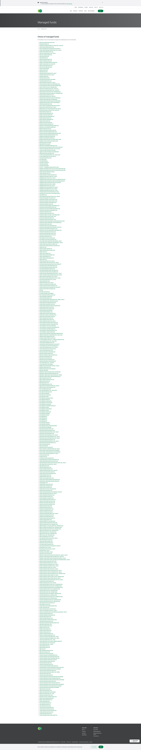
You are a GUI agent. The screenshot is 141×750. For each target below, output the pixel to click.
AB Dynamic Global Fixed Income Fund (47, 42)
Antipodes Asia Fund (43, 71)
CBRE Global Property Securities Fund (46, 153)
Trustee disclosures (75, 741)
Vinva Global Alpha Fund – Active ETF (46, 362)
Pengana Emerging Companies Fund (46, 498)
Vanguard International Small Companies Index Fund (49, 682)
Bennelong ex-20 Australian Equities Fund (47, 127)
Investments (81, 10)
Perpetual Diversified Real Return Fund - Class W (48, 513)
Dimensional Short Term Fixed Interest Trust (48, 225)
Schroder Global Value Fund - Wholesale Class (48, 591)
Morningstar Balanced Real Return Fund (47, 430)
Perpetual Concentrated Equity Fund (46, 508)
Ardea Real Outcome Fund (44, 77)
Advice (85, 10)
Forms (76, 7)
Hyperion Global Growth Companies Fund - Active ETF (49, 287)
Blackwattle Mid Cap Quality (44, 144)
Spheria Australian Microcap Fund (46, 618)
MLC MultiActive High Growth (45, 411)
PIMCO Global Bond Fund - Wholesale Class (47, 531)
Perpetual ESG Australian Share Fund (46, 514)
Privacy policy (94, 746)
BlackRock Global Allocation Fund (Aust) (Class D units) (50, 139)
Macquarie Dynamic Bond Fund (45, 357)
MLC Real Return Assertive (44, 422)
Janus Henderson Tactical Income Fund (47, 331)
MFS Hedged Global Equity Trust (45, 384)
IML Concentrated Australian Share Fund (47, 294)
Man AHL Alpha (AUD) (43, 370)
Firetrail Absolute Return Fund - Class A (47, 261)
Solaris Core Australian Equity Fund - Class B (48, 610)
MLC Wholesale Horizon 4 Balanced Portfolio (48, 425)
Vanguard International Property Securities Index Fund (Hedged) (51, 679)
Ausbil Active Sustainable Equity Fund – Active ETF (49, 90)
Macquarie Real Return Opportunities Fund (47, 361)
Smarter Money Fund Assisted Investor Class (48, 605)
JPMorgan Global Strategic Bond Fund (46, 336)
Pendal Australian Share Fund (45, 476)
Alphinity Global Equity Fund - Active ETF (47, 63)
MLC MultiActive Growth (44, 410)
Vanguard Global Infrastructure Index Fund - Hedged (49, 671)
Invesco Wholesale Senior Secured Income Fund (48, 301)
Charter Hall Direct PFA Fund (44, 173)
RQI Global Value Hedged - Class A (46, 551)
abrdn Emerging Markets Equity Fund (46, 47)
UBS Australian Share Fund (44, 647)
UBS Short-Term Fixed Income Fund (46, 653)
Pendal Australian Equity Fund (45, 474)
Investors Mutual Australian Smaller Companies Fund (49, 305)
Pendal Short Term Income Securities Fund (47, 488)
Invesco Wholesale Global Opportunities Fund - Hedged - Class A (51, 299)
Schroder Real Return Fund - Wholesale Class (48, 595)
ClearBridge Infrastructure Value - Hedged (47, 184)
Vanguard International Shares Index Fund (47, 681)
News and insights (91, 10)
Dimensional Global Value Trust (45, 224)
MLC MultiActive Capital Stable (45, 401)
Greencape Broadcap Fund (44, 281)
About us (96, 7)
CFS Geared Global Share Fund (45, 157)
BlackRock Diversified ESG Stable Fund (47, 137)
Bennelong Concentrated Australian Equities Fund (49, 125)
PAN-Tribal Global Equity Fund (45, 467)
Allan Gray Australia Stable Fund (45, 54)
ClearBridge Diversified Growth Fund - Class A (48, 176)
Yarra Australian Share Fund (44, 704)
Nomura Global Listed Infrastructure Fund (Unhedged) (49, 451)
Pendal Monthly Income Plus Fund (46, 484)
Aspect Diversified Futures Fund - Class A (47, 82)
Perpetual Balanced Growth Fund (45, 507)
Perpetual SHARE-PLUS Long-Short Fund (47, 521)
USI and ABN (95, 729)
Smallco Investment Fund (44, 607)
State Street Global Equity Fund (45, 624)
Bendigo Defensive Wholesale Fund (46, 119)
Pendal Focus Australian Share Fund (46, 478)
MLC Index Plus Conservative (45, 394)
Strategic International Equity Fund (46, 633)
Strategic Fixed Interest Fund (45, 628)
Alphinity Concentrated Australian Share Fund (48, 62)
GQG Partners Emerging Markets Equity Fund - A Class (49, 277)
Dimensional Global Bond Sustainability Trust (48, 210)
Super (71, 10)
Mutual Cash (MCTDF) (43, 445)
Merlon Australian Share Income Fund (46, 379)
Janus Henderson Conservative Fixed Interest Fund (49, 327)
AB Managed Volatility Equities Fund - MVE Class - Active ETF (51, 45)
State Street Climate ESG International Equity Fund (49, 622)
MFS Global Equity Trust (44, 382)
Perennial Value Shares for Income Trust (47, 501)
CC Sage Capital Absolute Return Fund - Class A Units (49, 154)
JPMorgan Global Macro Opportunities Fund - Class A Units (50, 334)
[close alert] (102, 2)
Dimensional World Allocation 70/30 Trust (47, 234)
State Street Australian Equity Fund (46, 621)
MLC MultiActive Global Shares (45, 408)
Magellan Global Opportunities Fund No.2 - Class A (49, 365)
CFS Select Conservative (44, 162)
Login (100, 10)
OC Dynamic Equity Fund (44, 454)
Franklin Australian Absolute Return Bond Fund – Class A (50, 273)
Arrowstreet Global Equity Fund (45, 80)
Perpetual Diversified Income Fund (46, 511)
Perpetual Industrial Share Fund (45, 519)
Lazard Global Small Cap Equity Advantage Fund (48, 345)
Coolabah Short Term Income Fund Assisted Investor (49, 193)
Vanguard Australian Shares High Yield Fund (48, 659)
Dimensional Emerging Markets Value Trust (47, 207)
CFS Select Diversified (43, 164)
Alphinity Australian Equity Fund (45, 59)
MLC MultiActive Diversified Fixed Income (47, 405)
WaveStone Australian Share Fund (46, 695)
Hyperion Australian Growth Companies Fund (48, 285)
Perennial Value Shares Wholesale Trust (47, 502)
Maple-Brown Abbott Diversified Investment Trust (48, 373)
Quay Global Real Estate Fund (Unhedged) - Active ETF (50, 545)
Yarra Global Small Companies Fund (46, 707)
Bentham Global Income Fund (45, 128)
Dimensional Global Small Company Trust (47, 219)
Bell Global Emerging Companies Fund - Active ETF (49, 110)
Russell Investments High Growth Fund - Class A (48, 568)
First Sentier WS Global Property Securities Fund (48, 271)
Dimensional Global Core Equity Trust (46, 213)
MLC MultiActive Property (44, 414)
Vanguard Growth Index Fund (45, 673)
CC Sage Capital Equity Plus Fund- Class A (47, 156)
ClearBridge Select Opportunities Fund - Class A (48, 187)
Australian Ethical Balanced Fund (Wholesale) (48, 99)
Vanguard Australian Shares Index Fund (47, 661)
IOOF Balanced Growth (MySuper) (46, 310)
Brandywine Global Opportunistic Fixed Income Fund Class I (51, 147)
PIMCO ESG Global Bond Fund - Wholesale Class (48, 530)
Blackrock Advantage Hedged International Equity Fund (50, 133)
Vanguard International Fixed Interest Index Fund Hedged (50, 685)
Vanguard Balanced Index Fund (45, 662)
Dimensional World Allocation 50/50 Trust (47, 233)
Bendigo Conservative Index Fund (45, 114)
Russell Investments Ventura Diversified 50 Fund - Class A (50, 571)
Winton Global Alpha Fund (44, 701)
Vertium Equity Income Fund (44, 688)
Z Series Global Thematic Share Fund (46, 708)
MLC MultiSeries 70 (43, 419)
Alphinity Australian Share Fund (45, 60)
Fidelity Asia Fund (42, 247)
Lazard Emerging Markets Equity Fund (46, 342)
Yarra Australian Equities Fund (45, 702)
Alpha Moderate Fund (43, 57)
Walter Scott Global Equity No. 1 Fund (46, 693)
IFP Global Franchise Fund (44, 291)
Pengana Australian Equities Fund (46, 496)
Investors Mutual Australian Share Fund (47, 304)
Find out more (69, 3)
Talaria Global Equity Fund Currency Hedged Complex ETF (50, 641)
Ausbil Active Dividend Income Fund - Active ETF (48, 88)
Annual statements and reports (97, 734)
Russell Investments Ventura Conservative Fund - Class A (50, 570)
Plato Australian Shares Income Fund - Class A (48, 538)
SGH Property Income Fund (44, 604)
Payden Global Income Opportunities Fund (47, 473)
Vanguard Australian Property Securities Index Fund (49, 658)
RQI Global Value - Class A (44, 550)
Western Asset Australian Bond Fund (46, 698)
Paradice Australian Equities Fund (46, 468)
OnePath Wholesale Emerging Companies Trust (48, 461)
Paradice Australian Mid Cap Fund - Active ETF (48, 470)
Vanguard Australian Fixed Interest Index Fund (48, 655)
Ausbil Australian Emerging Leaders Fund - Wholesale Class (51, 93)
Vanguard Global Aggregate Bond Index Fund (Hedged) (50, 668)
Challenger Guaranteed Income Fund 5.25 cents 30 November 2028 (52, 170)
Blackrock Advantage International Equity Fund (48, 134)
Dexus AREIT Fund (43, 194)
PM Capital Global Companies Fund (46, 544)
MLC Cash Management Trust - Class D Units (48, 390)
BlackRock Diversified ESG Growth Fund (47, 136)
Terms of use (68, 741)
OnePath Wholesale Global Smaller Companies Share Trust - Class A (52, 462)
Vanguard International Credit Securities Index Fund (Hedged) (51, 676)
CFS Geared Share (42, 159)
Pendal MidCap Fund (43, 482)
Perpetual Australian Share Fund (45, 505)
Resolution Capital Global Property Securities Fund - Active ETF (51, 556)
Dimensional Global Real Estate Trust (46, 217)
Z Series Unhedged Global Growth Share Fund (48, 715)
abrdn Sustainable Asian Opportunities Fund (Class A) (49, 48)
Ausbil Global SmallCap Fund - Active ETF (47, 96)
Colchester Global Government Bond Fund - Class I (49, 191)
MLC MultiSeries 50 (43, 418)
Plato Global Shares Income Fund (45, 539)
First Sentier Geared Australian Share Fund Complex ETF (50, 264)
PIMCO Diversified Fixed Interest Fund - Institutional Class (50, 527)
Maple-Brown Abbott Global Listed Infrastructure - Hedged (50, 374)
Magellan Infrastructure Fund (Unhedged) (47, 368)
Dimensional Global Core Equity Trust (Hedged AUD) (49, 214)
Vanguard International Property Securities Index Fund (49, 678)
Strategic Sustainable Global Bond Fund (47, 635)
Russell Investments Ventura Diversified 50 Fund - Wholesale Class (52, 573)
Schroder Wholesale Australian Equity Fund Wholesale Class (51, 587)
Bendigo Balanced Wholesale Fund (46, 113)
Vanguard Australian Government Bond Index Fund (49, 656)
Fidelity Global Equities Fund (45, 256)
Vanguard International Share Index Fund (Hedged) (49, 687)
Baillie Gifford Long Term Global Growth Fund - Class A (50, 108)
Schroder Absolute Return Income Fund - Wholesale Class (50, 585)
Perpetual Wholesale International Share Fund (48, 522)
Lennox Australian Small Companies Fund (47, 348)
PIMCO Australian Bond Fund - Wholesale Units (48, 524)
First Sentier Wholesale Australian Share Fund (48, 267)
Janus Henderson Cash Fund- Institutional (47, 325)
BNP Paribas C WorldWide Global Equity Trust (48, 145)
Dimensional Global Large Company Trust (47, 216)
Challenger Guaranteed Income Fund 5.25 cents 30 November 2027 (52, 168)
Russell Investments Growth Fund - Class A (47, 567)
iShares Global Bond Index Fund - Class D (47, 321)
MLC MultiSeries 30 (43, 416)
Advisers (86, 7)
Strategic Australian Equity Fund (45, 625)
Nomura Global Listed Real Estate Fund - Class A (48, 453)
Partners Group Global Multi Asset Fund (47, 471)
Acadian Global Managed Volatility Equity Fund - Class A (50, 50)
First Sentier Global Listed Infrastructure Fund (48, 265)
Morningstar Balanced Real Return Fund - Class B (48, 431)
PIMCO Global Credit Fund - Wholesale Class (48, 533)
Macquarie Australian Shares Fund (46, 353)
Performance (80, 7)
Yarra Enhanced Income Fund (45, 705)
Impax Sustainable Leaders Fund (45, 296)
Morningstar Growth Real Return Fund (46, 433)
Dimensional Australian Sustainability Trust (47, 202)
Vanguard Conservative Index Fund (46, 664)
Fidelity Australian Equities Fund (45, 248)
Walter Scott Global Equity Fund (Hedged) (47, 691)
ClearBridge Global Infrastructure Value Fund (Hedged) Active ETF (52, 180)
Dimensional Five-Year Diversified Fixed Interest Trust (49, 208)
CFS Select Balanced (43, 160)
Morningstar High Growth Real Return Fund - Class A (49, 436)
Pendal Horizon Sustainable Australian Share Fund (49, 481)
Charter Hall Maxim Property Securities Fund (48, 174)
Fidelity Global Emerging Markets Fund (46, 254)
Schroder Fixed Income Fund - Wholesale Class (48, 590)
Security (90, 741)
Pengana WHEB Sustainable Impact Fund (47, 499)
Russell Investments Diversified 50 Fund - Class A (48, 565)
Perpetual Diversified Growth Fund (46, 510)
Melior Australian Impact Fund (45, 377)
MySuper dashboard (96, 731)
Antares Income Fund (43, 70)
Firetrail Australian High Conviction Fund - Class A (49, 262)
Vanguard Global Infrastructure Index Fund (47, 670)
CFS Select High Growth (44, 165)
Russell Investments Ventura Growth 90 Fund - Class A (49, 578)
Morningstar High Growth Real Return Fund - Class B (49, 438)
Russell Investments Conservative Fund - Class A (48, 564)
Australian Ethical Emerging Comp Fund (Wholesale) (49, 102)
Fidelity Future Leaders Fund (44, 253)
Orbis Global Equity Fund (44, 465)
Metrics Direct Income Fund (44, 381)
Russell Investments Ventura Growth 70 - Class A (48, 575)
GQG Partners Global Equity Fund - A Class (47, 279)
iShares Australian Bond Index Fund (46, 317)
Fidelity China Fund (43, 251)
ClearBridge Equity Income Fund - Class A (47, 177)
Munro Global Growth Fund (44, 444)
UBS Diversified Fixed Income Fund (46, 650)
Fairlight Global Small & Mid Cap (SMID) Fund (48, 244)
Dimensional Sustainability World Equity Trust (48, 228)
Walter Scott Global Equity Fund (45, 690)
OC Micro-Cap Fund (43, 456)
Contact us (101, 7)
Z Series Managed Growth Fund (45, 713)
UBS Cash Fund (42, 648)
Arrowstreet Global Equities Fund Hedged (47, 79)
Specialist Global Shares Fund (45, 616)
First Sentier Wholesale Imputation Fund (47, 268)
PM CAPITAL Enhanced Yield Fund (46, 542)
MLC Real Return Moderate (44, 424)
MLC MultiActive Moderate (44, 413)
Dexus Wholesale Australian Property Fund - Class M (49, 196)
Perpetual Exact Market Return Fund (46, 516)
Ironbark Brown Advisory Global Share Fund (47, 314)
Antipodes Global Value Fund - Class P (46, 74)
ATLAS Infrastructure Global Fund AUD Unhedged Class (50, 85)
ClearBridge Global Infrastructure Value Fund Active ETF (50, 182)
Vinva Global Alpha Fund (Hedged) (46, 364)
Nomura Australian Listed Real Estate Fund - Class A (49, 448)
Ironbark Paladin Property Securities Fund (47, 313)
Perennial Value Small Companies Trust (47, 504)
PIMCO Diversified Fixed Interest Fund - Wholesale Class (50, 528)
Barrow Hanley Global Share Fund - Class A (47, 107)
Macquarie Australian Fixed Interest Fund (47, 351)
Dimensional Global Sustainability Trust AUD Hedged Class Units (52, 220)
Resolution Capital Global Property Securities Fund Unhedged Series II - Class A (54, 559)
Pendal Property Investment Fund (45, 485)
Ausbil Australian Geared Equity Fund (46, 94)
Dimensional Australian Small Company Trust (48, 200)
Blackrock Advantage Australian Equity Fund (48, 131)
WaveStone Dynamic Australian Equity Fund (48, 696)
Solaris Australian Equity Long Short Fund (47, 608)
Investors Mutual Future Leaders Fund (46, 308)
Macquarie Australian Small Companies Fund (48, 354)
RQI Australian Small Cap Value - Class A (47, 548)
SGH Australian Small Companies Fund (47, 602)
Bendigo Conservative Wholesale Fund (46, 116)
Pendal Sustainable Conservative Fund (46, 494)
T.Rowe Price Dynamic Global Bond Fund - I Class (49, 636)
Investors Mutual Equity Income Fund (46, 307)
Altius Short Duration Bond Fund (45, 67)
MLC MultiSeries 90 (43, 421)
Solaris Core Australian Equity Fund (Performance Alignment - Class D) (53, 611)
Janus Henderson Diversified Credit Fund (47, 328)
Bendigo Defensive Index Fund (45, 117)
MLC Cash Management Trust (45, 388)
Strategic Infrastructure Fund (45, 631)
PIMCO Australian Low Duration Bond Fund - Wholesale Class (51, 525)
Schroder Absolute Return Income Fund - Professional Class (51, 584)
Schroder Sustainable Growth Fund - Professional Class (50, 599)
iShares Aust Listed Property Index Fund (47, 316)
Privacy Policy (63, 741)
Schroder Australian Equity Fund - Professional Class (49, 588)
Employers (91, 7)
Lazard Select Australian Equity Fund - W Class (48, 347)
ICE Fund (41, 290)
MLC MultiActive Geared (44, 407)
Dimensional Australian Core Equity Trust (47, 197)
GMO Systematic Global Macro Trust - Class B (48, 276)
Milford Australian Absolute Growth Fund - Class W (49, 385)
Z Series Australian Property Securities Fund (47, 710)
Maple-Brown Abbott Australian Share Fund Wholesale (49, 371)
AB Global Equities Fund (44, 43)
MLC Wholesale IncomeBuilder (45, 427)
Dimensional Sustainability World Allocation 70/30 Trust (50, 227)
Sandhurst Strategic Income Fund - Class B (47, 582)
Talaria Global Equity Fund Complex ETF (47, 642)
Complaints (84, 733)
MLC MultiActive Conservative (45, 404)
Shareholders (84, 734)
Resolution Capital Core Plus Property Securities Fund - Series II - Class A (53, 555)
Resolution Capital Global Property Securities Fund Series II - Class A (52, 558)
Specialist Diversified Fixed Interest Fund (47, 615)
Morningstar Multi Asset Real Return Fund (47, 442)
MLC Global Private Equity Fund (45, 391)
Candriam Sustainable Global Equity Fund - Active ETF (49, 148)
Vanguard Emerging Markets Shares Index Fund (48, 665)
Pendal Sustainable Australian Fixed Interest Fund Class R (50, 491)
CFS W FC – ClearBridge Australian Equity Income (49, 167)
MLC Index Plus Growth (44, 396)
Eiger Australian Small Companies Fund (47, 237)
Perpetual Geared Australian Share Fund (47, 518)
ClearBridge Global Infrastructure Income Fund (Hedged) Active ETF (52, 179)
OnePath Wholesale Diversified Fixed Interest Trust (49, 459)
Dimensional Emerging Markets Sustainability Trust (49, 205)
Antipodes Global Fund (43, 76)
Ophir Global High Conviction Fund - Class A (47, 464)
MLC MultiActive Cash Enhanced (45, 402)
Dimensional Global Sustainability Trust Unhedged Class (50, 222)
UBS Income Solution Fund (44, 651)
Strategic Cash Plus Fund (44, 627)
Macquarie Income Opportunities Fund (46, 359)
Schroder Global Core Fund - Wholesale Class (48, 598)
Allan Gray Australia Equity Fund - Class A (47, 53)
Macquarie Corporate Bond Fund (45, 356)
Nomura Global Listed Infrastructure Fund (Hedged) (49, 450)
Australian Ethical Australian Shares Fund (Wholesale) (49, 97)
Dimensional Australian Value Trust (46, 204)
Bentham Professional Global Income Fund (47, 130)
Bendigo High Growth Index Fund (45, 122)
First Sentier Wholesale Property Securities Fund (48, 270)
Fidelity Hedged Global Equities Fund (46, 257)
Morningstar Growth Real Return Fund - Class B (48, 434)
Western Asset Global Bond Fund (45, 699)
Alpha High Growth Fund (44, 56)
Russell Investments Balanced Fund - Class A (48, 562)
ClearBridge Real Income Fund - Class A (47, 185)
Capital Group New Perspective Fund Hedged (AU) (49, 151)
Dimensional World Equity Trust (45, 236)
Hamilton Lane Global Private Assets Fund (47, 284)
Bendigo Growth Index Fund (44, 120)
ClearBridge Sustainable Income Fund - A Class (48, 190)
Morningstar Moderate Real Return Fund (47, 439)
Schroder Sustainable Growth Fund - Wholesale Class (49, 601)
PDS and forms (96, 736)
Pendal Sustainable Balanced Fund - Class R (48, 493)
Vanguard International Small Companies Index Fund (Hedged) (51, 684)
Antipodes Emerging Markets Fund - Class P (47, 73)
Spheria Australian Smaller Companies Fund (48, 619)
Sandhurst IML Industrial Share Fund (46, 581)
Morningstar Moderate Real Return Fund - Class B (49, 441)
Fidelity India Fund (43, 259)
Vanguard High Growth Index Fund (46, 675)
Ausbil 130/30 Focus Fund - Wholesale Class (48, 87)
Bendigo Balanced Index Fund (45, 111)
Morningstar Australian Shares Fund (46, 428)
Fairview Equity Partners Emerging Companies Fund (49, 245)
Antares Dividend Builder (44, 68)
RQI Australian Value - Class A (45, 547)
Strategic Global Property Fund (45, 630)
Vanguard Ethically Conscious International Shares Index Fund (51, 667)
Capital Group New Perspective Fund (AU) (47, 150)
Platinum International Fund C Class (46, 536)
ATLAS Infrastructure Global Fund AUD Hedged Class (49, 83)
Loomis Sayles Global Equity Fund (46, 350)
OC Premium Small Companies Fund (46, 458)
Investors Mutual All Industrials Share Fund (47, 302)
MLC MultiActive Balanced (44, 399)
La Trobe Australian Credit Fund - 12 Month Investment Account (51, 339)
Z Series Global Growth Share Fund (46, 712)
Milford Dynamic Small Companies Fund (47, 387)
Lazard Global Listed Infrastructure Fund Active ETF (49, 344)
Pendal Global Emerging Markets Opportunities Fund (49, 479)
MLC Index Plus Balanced (44, 393)
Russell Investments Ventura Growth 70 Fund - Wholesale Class (51, 576)
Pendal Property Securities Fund (45, 487)
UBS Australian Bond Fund (44, 645)
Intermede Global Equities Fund (45, 297)
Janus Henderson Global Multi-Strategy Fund (48, 330)
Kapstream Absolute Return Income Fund (47, 337)
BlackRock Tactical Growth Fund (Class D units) (48, 140)
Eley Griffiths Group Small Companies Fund (47, 239)
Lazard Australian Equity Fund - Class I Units (48, 341)
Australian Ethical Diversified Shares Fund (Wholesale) (50, 100)
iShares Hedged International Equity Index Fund (48, 322)
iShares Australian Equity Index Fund (46, 319)
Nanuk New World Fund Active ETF (46, 447)
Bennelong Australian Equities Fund (46, 124)
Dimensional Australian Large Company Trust (48, 199)
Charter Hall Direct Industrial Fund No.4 (47, 171)
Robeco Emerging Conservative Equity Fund (47, 561)
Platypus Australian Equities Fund (46, 541)
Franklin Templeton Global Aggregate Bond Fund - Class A (50, 274)
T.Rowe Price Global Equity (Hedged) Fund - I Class (49, 638)
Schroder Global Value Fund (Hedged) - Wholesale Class (50, 593)
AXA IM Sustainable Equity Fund (45, 104)
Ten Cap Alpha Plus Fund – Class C (46, 644)
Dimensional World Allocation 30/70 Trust (47, 231)
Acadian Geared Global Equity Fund (46, 51)
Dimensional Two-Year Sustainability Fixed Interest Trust (50, 230)
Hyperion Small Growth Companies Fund (47, 288)
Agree (101, 746)
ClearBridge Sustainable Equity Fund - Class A (48, 188)
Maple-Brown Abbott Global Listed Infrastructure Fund (49, 376)
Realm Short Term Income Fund (45, 553)
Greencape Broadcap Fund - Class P (46, 282)
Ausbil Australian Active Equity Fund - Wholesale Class (50, 91)
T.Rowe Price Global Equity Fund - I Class (47, 639)
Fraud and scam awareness (84, 741)
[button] (135, 741)
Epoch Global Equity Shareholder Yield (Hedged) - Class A (50, 240)
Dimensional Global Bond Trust (45, 211)
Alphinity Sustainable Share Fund (45, 65)
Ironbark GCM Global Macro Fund (45, 311)
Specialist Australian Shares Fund (46, 613)
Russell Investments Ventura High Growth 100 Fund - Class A (51, 579)
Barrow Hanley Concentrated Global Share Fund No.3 (49, 105)
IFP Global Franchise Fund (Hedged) (46, 293)
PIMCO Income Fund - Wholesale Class (46, 534)
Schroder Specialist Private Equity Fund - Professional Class (51, 596)
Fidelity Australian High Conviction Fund (47, 250)
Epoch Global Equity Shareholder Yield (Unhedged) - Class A (51, 242)
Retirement (75, 10)
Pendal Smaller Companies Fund (45, 490)
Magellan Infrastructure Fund (45, 367)
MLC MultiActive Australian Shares (46, 398)
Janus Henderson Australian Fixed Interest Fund (48, 324)
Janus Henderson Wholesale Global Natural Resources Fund (51, 333)
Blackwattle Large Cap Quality (45, 142)
